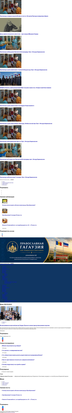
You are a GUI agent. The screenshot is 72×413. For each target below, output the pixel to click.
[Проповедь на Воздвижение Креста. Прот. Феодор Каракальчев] (10, 139)
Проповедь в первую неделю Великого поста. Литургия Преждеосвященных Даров (24, 16)
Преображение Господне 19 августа (12, 215)
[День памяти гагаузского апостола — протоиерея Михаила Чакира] (10, 31)
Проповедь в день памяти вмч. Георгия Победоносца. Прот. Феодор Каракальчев (23, 69)
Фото (5, 273)
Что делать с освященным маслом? (12, 350)
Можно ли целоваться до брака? (11, 345)
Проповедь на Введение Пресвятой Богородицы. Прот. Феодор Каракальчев (22, 52)
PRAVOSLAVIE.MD (11, 412)
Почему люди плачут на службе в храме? (14, 364)
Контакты (4, 184)
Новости (4, 267)
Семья (3, 277)
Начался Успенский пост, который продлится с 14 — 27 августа (19, 225)
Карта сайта (5, 183)
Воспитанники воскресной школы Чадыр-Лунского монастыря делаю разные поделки (25, 325)
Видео (6, 275)
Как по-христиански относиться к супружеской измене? (18, 359)
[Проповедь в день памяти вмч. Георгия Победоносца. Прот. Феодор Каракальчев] (10, 67)
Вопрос (4, 270)
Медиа (4, 272)
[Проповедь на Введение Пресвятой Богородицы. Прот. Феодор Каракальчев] (10, 49)
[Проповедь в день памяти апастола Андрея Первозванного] (10, 103)
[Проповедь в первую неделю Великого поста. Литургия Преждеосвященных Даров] (10, 13)
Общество (4, 278)
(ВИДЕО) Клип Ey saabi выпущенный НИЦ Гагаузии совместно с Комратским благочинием (25, 87)
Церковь (4, 276)
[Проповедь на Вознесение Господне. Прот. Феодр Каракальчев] (10, 174)
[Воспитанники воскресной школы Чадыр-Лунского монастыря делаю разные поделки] (10, 320)
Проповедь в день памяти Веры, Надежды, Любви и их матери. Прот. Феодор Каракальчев (26, 123)
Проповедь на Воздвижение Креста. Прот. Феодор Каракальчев (18, 141)
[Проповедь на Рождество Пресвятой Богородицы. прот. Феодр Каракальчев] (10, 157)
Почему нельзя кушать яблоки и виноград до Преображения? (18, 205)
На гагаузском (5, 269)
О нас (3, 181)
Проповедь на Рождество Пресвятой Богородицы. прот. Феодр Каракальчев (22, 159)
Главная (4, 266)
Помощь (4, 271)
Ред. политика (5, 382)
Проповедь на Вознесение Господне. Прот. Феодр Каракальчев (18, 177)
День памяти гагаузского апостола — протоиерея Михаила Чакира (19, 34)
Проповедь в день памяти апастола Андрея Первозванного (17, 105)
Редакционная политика (7, 182)
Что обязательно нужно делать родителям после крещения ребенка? (22, 355)
